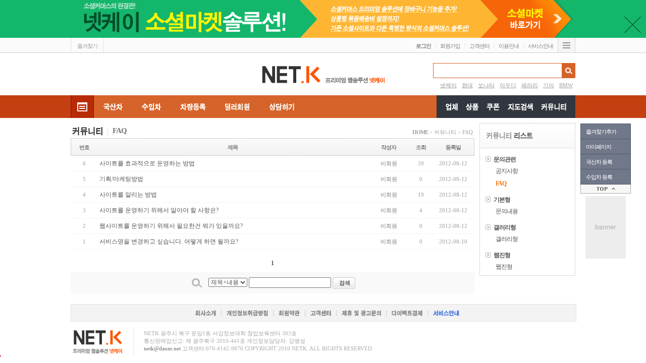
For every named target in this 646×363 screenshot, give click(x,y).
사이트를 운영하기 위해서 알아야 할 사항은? (159, 210)
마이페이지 (598, 147)
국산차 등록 (599, 162)
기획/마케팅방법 (121, 179)
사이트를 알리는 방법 (128, 194)
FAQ (467, 132)
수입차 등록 (599, 177)
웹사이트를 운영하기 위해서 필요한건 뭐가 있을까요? (171, 225)
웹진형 (504, 266)
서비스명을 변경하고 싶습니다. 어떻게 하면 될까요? (168, 241)
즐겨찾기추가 (601, 132)
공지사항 (507, 170)
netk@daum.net (162, 348)
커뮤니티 (445, 132)
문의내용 (507, 211)
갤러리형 (507, 239)
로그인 (423, 46)
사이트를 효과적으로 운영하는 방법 (147, 163)
